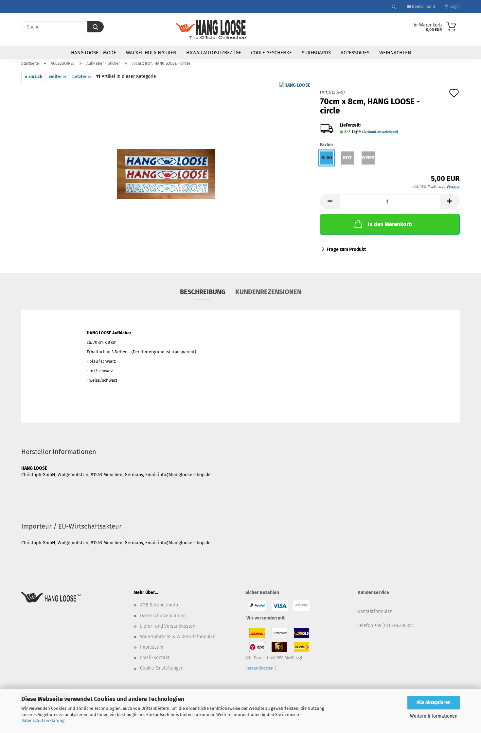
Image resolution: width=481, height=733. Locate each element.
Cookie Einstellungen (162, 668)
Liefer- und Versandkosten (167, 626)
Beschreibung (202, 292)
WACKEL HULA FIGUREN (151, 53)
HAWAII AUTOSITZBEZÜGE (213, 53)
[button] (330, 201)
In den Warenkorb (390, 224)
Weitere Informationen (433, 716)
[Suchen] (394, 6)
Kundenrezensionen (268, 292)
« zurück (34, 76)
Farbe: (326, 145)
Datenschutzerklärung (42, 720)
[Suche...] (95, 26)
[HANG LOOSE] (211, 29)
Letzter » (81, 76)
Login (454, 6)
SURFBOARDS (316, 53)
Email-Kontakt (154, 657)
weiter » (57, 76)
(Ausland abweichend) (380, 132)
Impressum (151, 647)
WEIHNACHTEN (395, 53)
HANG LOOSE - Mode (93, 53)
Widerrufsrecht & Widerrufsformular (177, 636)
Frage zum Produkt (346, 249)
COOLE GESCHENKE (271, 53)
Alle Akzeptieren (434, 702)
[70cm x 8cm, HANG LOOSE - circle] (166, 163)
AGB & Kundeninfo (159, 605)
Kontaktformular (375, 611)
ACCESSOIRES (355, 53)
